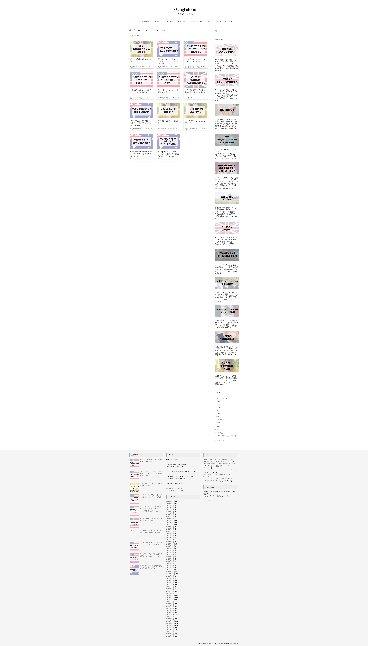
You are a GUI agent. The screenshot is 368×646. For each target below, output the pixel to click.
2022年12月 (170, 501)
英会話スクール (221, 21)
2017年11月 (170, 623)
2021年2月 (170, 540)
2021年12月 (170, 520)
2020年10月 (170, 548)
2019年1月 (170, 593)
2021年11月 (170, 523)
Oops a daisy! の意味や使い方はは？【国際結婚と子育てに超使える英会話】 (141, 154)
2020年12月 (170, 544)
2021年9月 (170, 527)
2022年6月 (170, 508)
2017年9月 (170, 627)
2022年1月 (170, 518)
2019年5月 (170, 585)
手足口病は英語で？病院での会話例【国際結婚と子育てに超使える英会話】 (140, 123)
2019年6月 (170, 582)
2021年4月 (170, 535)
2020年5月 (170, 559)
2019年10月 (170, 574)
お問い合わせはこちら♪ (176, 490)
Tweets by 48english (211, 501)
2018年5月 (170, 610)
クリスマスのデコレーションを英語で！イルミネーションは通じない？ (151, 544)
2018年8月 (170, 604)
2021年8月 (170, 529)
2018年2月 (170, 617)
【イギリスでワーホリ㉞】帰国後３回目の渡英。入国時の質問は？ (195, 92)
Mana (218, 422)
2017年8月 (170, 630)
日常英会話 (169, 21)
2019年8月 (170, 578)
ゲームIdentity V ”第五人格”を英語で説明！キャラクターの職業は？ (151, 497)
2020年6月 (170, 557)
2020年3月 (170, 563)
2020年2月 (170, 565)
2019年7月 (170, 580)
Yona (187, 66)
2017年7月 (170, 632)
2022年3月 (170, 514)
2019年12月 (170, 570)
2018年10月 (170, 600)
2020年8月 (170, 552)
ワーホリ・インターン (194, 97)
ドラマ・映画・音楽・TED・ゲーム (201, 21)
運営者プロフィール (175, 488)
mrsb (218, 416)
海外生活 (158, 21)
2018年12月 (170, 595)
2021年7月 (170, 531)
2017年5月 (170, 636)
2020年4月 (170, 561)
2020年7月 (170, 555)
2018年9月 (170, 602)
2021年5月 (170, 533)
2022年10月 (170, 503)
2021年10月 (170, 525)
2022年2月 (170, 516)
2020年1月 (170, 567)
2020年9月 (170, 550)
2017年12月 (170, 621)
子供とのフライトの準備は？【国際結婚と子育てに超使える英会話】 (168, 61)
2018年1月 (170, 619)
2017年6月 (170, 634)
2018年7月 (170, 606)
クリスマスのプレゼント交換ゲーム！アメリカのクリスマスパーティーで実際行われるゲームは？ (151, 509)
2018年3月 (170, 615)
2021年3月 (170, 537)
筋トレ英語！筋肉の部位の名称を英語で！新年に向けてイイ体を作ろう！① (151, 556)
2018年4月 (170, 612)
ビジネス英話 (181, 21)
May (218, 413)
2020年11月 (170, 546)
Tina (160, 66)
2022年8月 (170, 505)
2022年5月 (170, 510)
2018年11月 (170, 597)
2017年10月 (170, 625)
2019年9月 (170, 576)
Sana (187, 97)
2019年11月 (170, 572)
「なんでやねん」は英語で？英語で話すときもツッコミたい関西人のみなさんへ (151, 473)
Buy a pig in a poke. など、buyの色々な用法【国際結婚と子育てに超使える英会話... (168, 154)
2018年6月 (170, 608)
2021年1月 (170, 542)
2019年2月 (170, 591)
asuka (218, 410)
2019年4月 (170, 587)
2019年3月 (170, 589)
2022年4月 (170, 512)
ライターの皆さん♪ (144, 21)
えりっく (219, 419)
